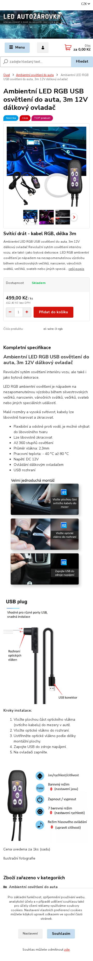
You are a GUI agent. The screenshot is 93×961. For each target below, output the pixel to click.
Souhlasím (61, 933)
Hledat (82, 61)
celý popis (76, 269)
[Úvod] (46, 24)
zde (67, 950)
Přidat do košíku (53, 312)
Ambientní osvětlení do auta (35, 75)
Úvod (6, 75)
